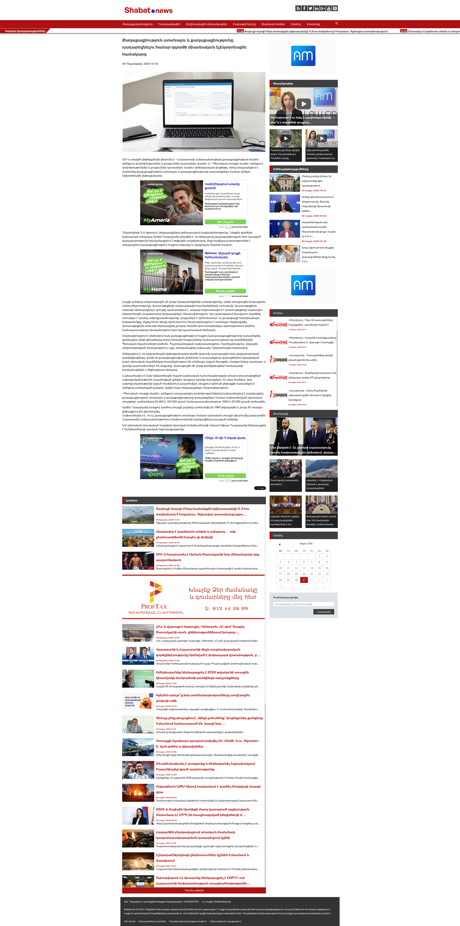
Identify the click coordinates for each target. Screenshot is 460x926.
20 (304, 573)
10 (280, 568)
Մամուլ (296, 24)
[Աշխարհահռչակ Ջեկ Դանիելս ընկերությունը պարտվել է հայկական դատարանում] (321, 138)
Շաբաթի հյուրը (244, 24)
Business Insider (273, 24)
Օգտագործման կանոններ (152, 921)
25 (288, 579)
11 (288, 568)
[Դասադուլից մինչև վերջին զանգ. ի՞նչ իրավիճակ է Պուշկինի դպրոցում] (286, 138)
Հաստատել (324, 612)
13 (304, 568)
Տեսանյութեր (283, 83)
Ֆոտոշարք (280, 413)
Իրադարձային (169, 24)
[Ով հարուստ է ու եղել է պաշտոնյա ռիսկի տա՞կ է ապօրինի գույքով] (304, 106)
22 (319, 573)
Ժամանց (313, 24)
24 (280, 579)
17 (280, 573)
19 (296, 573)
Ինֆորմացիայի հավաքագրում (225, 921)
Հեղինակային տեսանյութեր (206, 24)
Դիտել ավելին (194, 890)
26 (296, 579)
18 (288, 573)
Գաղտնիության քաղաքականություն (187, 921)
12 (296, 568)
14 (311, 568)
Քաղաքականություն (138, 24)
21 (311, 573)
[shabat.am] (149, 14)
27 (304, 579)
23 (327, 573)
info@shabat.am (222, 901)
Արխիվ (277, 535)
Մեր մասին (129, 921)
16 (327, 568)
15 (319, 568)
